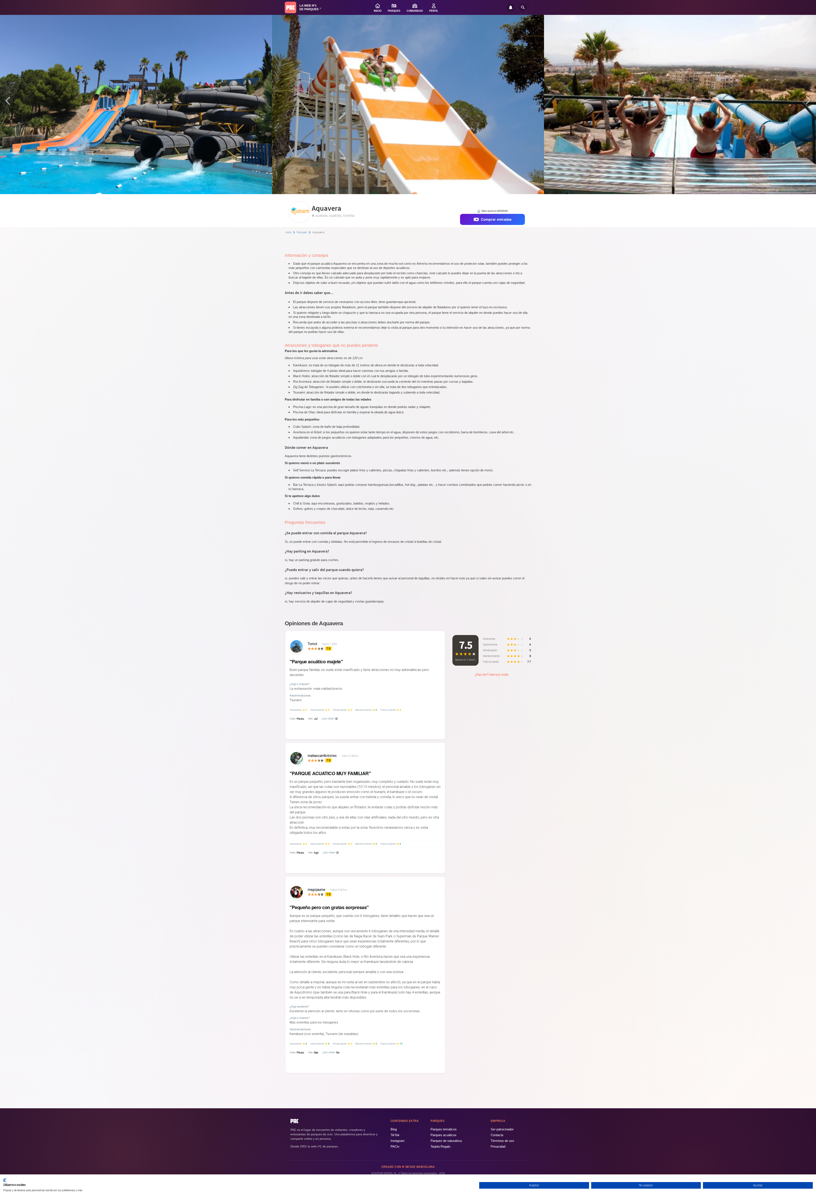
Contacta (497, 1135)
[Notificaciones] (511, 7)
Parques (302, 232)
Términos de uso (502, 1141)
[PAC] (290, 7)
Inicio (288, 232)
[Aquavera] (299, 221)
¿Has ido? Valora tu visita (491, 674)
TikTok (395, 1135)
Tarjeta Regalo (440, 1146)
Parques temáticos (444, 1129)
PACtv (395, 1146)
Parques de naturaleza (446, 1141)
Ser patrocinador (502, 1129)
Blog (394, 1129)
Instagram (398, 1141)
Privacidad (498, 1146)
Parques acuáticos (443, 1135)
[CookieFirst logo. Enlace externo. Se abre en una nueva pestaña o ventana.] (4, 1180)
